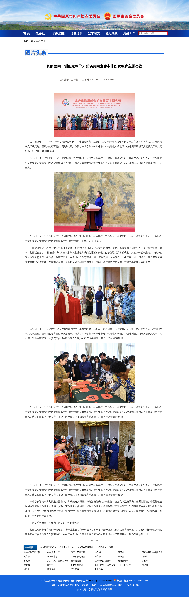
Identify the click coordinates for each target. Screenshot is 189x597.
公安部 (97, 556)
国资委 (27, 569)
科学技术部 (52, 556)
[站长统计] (111, 589)
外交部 (97, 552)
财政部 (27, 561)
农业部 (27, 565)
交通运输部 (123, 561)
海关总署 (51, 569)
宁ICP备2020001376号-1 (101, 580)
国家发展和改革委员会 (152, 552)
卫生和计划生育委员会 (104, 565)
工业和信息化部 (78, 556)
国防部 (121, 552)
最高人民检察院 (78, 552)
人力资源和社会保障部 (57, 561)
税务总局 (75, 569)
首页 (26, 41)
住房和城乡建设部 (102, 561)
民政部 (121, 556)
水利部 (145, 561)
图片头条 (35, 41)
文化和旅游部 (77, 565)
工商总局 (98, 569)
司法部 (145, 556)
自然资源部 (76, 561)
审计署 (145, 565)
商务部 (50, 565)
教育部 (27, 556)
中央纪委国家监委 (32, 552)
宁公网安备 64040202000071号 (132, 580)
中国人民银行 (124, 565)
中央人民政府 (53, 552)
